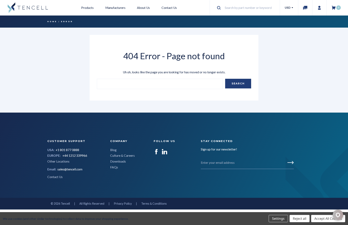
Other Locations (58, 161)
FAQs (114, 167)
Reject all (299, 218)
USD (288, 7)
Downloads (118, 161)
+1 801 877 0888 (67, 150)
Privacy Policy (123, 203)
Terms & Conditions (154, 203)
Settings (278, 218)
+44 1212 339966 (74, 155)
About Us (143, 7)
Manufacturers (115, 7)
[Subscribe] (290, 162)
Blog (113, 150)
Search (238, 83)
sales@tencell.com (69, 169)
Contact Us (169, 7)
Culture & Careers (122, 155)
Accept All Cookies (328, 218)
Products (87, 7)
